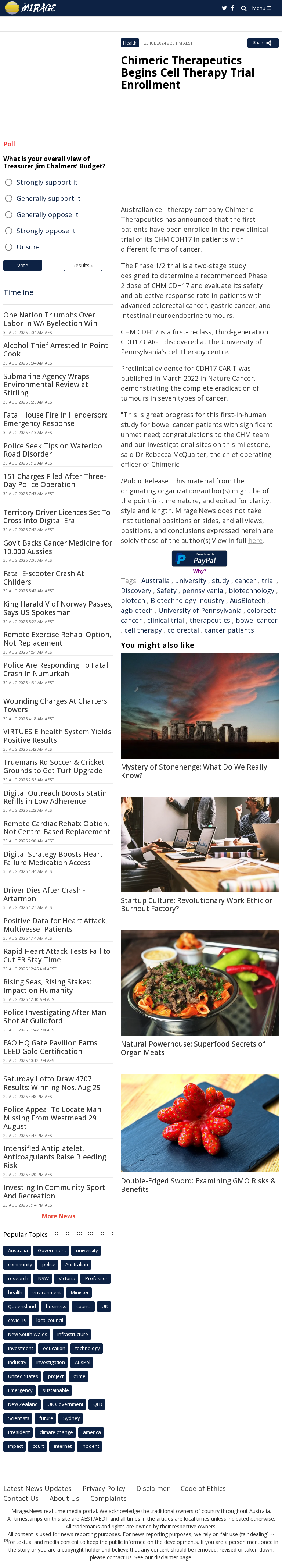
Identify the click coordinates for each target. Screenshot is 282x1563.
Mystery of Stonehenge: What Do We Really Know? (194, 771)
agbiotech (137, 610)
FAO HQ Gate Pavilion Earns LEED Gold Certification (50, 1047)
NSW (43, 1278)
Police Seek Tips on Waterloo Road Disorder (52, 450)
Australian (76, 1264)
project (56, 1376)
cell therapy (143, 630)
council (84, 1306)
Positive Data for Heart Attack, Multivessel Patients (55, 925)
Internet (63, 1446)
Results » (83, 265)
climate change (56, 1432)
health (15, 1292)
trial (268, 580)
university (190, 580)
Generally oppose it (48, 214)
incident (90, 1446)
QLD (97, 1404)
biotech (133, 600)
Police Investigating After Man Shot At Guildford (54, 1017)
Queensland (22, 1306)
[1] (272, 1533)
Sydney (71, 1418)
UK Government (65, 1404)
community (20, 1264)
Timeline (18, 292)
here (255, 540)
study (220, 580)
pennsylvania (202, 590)
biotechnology (251, 590)
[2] (6, 1541)
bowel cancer (257, 620)
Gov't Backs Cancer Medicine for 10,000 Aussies (57, 547)
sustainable (56, 1390)
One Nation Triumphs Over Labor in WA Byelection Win (50, 319)
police (48, 1264)
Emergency (20, 1390)
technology (87, 1348)
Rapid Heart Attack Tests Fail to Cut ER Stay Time (57, 955)
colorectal (183, 630)
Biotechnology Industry (187, 600)
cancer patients (229, 630)
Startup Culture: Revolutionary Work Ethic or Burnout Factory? (196, 905)
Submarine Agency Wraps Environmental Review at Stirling (46, 385)
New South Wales (27, 1334)
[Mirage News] (30, 8)
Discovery (136, 590)
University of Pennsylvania (200, 610)
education (54, 1348)
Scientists (18, 1418)
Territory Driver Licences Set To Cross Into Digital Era (57, 517)
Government (52, 1250)
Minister (80, 1292)
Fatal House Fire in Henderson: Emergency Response (55, 419)
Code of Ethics (203, 1488)
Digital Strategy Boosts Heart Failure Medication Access (53, 858)
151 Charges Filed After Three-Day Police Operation (54, 481)
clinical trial (165, 620)
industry (17, 1362)
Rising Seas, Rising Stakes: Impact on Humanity (47, 986)
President (19, 1432)
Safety (167, 590)
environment (46, 1292)
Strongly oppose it (46, 230)
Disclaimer (153, 1488)
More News (58, 1216)
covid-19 (17, 1320)
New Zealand (23, 1404)
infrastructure (72, 1334)
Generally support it (49, 198)
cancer (245, 580)
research (18, 1278)
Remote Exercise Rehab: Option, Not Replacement (57, 639)
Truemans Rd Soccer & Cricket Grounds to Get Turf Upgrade (54, 766)
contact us (119, 1557)
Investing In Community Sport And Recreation (54, 1192)
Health (130, 43)
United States (23, 1376)
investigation (50, 1362)
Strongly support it (47, 182)
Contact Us (21, 1498)
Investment (20, 1348)
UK (105, 1306)
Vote (22, 265)
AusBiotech (247, 600)
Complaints (108, 1498)
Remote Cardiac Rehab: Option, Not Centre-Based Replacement (56, 828)
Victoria (67, 1278)
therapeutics (209, 620)
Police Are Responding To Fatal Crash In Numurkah (55, 669)
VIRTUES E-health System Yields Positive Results (57, 736)
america (92, 1432)
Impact (15, 1446)
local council (49, 1320)
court (38, 1446)
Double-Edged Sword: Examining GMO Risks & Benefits (198, 1185)
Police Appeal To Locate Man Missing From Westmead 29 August (52, 1118)
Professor (96, 1278)
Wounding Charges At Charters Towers (55, 705)
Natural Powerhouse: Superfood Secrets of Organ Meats (193, 1048)
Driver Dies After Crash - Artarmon (44, 894)
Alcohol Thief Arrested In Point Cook (55, 350)
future (46, 1418)
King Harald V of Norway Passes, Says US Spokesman (58, 608)
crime (79, 1376)
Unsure (28, 246)
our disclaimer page (168, 1557)
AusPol (82, 1362)
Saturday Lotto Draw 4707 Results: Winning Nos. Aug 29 (52, 1083)
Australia (155, 580)
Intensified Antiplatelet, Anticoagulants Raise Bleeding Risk (54, 1157)
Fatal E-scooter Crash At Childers (43, 578)
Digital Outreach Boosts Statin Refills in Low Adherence (55, 797)
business (56, 1306)
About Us (64, 1498)
